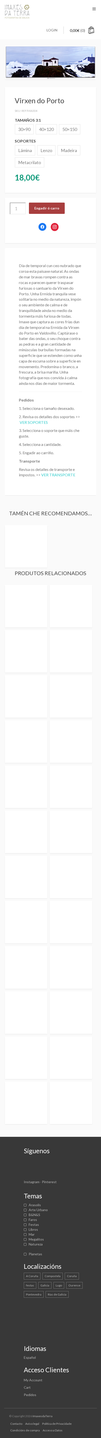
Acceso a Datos (53, 1430)
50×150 (69, 129)
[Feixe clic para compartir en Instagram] (55, 227)
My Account (33, 1380)
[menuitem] (30, 1357)
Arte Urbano (38, 1210)
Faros (33, 1220)
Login (52, 30)
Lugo (59, 1285)
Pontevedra (33, 1294)
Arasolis (35, 1205)
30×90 (24, 129)
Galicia (44, 1285)
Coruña (72, 1276)
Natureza (36, 1244)
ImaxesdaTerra (42, 1416)
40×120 (46, 129)
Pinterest (49, 1182)
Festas (34, 1224)
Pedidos (30, 1395)
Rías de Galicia (57, 1294)
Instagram (31, 1182)
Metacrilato (29, 162)
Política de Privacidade (57, 1423)
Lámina (25, 150)
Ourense (74, 1285)
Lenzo (46, 150)
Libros (33, 1229)
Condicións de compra (25, 1430)
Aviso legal (32, 1423)
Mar (32, 1234)
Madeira (69, 150)
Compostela (53, 1276)
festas (30, 1285)
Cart (27, 1387)
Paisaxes (35, 1249)
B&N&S (34, 1215)
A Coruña (32, 1276)
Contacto (16, 1423)
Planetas (35, 1254)
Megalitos (36, 1239)
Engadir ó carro (46, 208)
